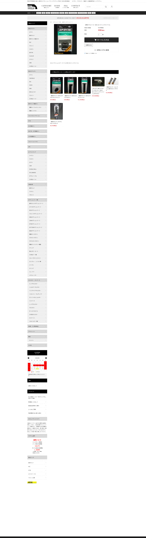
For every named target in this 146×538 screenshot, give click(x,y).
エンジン (31, 340)
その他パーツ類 (33, 254)
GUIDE (57, 6)
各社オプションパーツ (34, 231)
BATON (61, 13)
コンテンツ (31, 391)
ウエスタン (32, 307)
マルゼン (31, 49)
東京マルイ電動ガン (33, 103)
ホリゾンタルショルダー (35, 297)
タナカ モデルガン (82, 13)
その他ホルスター (33, 314)
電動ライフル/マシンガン (35, 107)
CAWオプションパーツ (34, 220)
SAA (66, 13)
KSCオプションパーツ (34, 210)
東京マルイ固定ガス (34, 39)
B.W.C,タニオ (32, 92)
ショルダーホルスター (34, 287)
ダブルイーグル (33, 176)
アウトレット (31, 331)
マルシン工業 (31, 477)
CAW (30, 165)
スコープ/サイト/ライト (35, 258)
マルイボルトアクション (34, 115)
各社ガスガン (31, 28)
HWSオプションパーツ (34, 217)
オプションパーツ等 (57, 22)
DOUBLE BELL (32, 169)
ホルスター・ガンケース (34, 280)
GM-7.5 (38, 13)
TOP (51, 22)
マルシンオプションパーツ (35, 213)
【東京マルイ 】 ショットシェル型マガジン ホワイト (112, 88)
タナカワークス (32, 474)
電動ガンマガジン (33, 234)
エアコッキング (32, 152)
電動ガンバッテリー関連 (35, 244)
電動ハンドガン (33, 110)
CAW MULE (32, 78)
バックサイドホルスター (35, 290)
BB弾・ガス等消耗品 (33, 326)
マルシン (31, 45)
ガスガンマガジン (33, 237)
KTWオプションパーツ (34, 224)
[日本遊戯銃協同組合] (31, 483)
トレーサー (32, 271)
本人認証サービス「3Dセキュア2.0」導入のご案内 (37, 397)
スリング (31, 268)
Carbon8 (31, 56)
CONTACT (75, 6)
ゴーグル (31, 265)
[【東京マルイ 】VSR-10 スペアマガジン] (70, 85)
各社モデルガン (32, 71)
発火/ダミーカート (33, 251)
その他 (30, 345)
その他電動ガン (32, 136)
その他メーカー (33, 66)
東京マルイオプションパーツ (67, 22)
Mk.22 (48, 13)
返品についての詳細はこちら (91, 53)
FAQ (66, 6)
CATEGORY (47, 6)
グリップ (31, 248)
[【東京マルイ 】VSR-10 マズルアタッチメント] (56, 85)
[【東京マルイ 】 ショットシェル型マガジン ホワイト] (112, 81)
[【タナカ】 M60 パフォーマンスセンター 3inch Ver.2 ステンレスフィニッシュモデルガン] (98, 81)
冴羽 (43, 13)
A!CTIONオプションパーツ (35, 227)
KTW (89, 13)
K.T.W (29, 470)
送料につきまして (32, 386)
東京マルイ (32, 35)
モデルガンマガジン (34, 241)
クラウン (31, 59)
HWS (94, 13)
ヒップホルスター (33, 283)
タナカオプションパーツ (35, 207)
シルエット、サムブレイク (35, 294)
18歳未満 (30, 184)
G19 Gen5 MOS (54, 13)
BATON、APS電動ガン (33, 131)
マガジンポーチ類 (33, 321)
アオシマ (31, 195)
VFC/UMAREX (32, 172)
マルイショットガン (33, 141)
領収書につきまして (33, 402)
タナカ (30, 32)
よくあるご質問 (32, 409)
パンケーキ (32, 301)
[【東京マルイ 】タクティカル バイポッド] (56, 111)
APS (29, 147)
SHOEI (30, 85)
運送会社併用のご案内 (33, 405)
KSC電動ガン (31, 126)
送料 (30, 380)
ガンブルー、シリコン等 (35, 261)
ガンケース (32, 318)
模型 (29, 336)
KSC (30, 42)
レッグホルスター (33, 304)
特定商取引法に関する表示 (34, 413)
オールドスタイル (33, 311)
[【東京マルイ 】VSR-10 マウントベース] (84, 85)
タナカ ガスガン (72, 13)
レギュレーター (33, 275)
